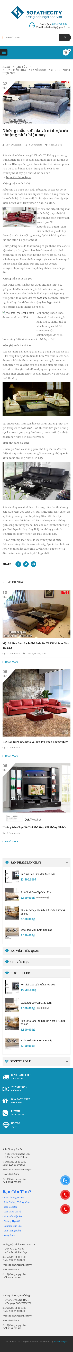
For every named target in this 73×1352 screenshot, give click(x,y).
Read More (12, 662)
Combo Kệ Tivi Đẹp (16, 1252)
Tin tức (21, 66)
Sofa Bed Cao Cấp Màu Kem (36, 892)
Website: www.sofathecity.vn (17, 1264)
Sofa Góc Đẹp (10, 1206)
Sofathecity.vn (61, 1341)
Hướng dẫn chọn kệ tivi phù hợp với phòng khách (34, 827)
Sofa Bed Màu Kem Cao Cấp (36, 929)
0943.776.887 (14, 1277)
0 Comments (35, 144)
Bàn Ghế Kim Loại (13, 1225)
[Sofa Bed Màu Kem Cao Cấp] (12, 932)
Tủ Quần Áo (10, 1235)
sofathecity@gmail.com (56, 27)
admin (17, 144)
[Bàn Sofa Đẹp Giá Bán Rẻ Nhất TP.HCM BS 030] (12, 913)
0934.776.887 (14, 1328)
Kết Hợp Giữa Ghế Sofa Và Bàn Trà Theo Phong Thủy (35, 741)
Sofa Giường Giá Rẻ (14, 1197)
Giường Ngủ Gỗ (12, 1221)
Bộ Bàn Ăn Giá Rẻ (15, 1249)
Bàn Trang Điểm (12, 1230)
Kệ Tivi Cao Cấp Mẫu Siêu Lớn (38, 874)
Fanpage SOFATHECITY (18, 1303)
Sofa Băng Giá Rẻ (12, 1211)
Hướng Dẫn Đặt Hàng (17, 1300)
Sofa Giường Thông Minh (17, 1202)
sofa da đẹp (55, 144)
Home (6, 66)
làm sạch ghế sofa (36, 653)
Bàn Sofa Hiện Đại (13, 1216)
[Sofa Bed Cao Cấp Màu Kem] (12, 894)
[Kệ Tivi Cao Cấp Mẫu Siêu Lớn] (12, 876)
